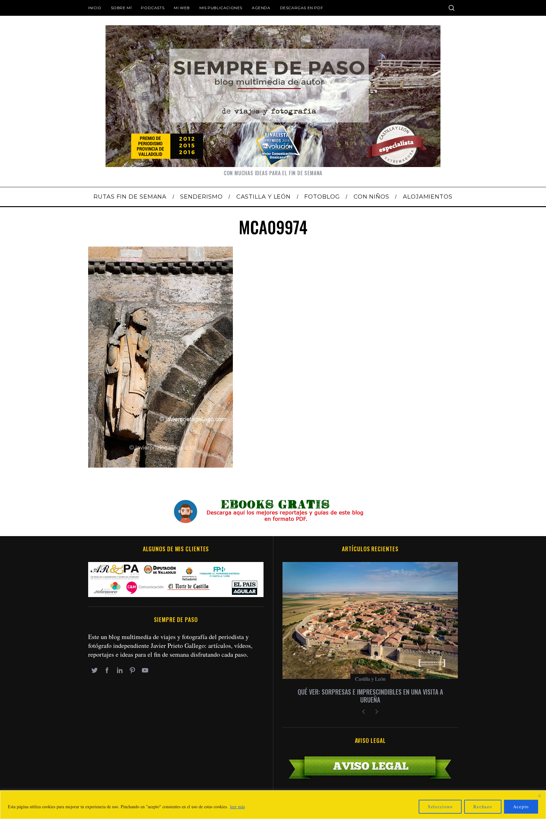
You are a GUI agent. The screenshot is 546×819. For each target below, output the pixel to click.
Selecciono (440, 807)
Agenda (261, 7)
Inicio (94, 7)
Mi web (182, 7)
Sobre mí (121, 7)
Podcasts (152, 7)
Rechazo (482, 807)
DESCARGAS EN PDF (301, 7)
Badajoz (370, 678)
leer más (237, 807)
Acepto (521, 807)
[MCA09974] (160, 465)
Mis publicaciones (220, 7)
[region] (273, 804)
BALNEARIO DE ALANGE (370, 691)
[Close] (539, 795)
